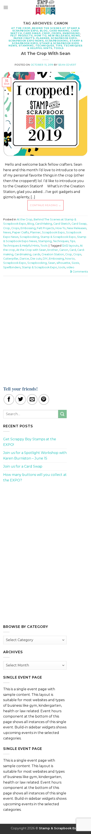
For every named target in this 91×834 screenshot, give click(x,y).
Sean (51, 262)
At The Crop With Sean (45, 53)
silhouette (63, 262)
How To (40, 35)
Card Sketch (61, 223)
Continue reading (45, 205)
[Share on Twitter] (20, 399)
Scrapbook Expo (64, 38)
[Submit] (62, 414)
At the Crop (20, 28)
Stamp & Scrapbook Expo (58, 236)
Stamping (26, 45)
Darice (24, 258)
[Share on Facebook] (9, 399)
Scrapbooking (56, 40)
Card (72, 249)
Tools (59, 48)
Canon (63, 249)
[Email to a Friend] (32, 399)
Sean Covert (67, 64)
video (70, 267)
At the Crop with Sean (31, 249)
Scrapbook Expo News (26, 40)
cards (36, 254)
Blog (44, 30)
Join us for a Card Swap (22, 466)
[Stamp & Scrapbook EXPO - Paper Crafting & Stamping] (45, 7)
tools (61, 267)
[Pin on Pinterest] (44, 399)
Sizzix (75, 262)
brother (52, 249)
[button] (5, 7)
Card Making (59, 30)
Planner (42, 38)
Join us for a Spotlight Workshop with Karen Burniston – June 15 (35, 455)
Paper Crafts (24, 38)
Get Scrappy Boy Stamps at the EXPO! (29, 442)
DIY (45, 258)
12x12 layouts (70, 245)
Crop (46, 33)
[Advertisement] (45, 328)
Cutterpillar (10, 258)
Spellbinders (12, 267)
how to (70, 258)
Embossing (71, 33)
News (75, 35)
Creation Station (52, 254)
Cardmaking (23, 254)
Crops (56, 33)
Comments (79, 271)
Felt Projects (21, 35)
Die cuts (35, 258)
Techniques (44, 45)
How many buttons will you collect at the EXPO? (35, 477)
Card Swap (31, 33)
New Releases (59, 35)
